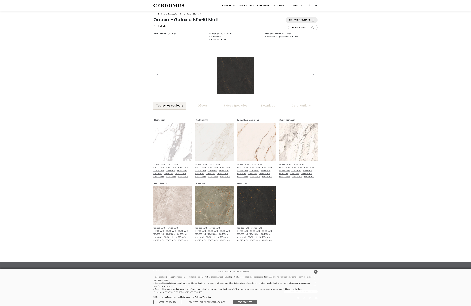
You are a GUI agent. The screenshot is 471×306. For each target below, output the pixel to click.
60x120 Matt (158, 167)
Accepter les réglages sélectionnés (207, 302)
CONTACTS (296, 5)
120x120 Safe (180, 173)
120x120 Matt (172, 164)
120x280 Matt (159, 164)
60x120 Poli (182, 170)
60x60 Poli (157, 173)
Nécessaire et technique (165, 297)
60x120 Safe (158, 176)
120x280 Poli (158, 170)
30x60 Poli (168, 173)
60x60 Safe (171, 176)
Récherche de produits (167, 14)
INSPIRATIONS (246, 5)
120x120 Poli (170, 170)
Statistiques (185, 297)
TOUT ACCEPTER (245, 302)
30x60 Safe (183, 176)
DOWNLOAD (279, 5)
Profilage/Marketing (203, 297)
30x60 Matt (183, 167)
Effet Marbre (160, 26)
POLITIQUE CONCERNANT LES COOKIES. (184, 292)
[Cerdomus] (168, 5)
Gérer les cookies (167, 302)
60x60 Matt (171, 167)
